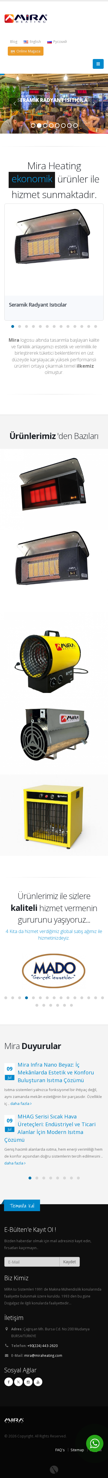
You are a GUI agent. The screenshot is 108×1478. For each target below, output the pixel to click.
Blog (13, 41)
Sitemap (77, 1449)
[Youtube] (38, 1382)
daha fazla (20, 1103)
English (35, 41)
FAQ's (60, 1449)
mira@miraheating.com (43, 1355)
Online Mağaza (28, 51)
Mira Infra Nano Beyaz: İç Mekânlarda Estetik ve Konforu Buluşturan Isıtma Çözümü (56, 1072)
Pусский (59, 41)
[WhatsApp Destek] (94, 1443)
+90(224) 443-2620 (42, 1345)
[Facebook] (8, 1382)
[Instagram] (28, 1382)
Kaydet (69, 1261)
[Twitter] (18, 1382)
